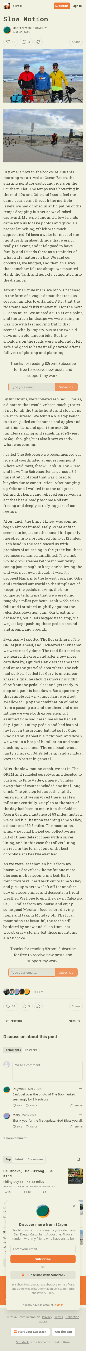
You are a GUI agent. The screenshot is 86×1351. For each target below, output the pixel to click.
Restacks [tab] (31, 1050)
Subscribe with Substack (46, 1275)
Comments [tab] (13, 1050)
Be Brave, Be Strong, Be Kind (28, 1173)
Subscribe (61, 6)
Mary (16, 1115)
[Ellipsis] (80, 1088)
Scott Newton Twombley (30, 28)
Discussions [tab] (35, 1159)
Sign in (77, 6)
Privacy (47, 1317)
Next (72, 1021)
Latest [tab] (19, 1159)
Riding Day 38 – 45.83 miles (23, 1181)
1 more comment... (16, 1138)
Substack (22, 1342)
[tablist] (21, 1050)
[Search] (78, 1159)
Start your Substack (32, 1332)
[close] (74, 1206)
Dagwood (20, 1088)
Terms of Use (66, 1284)
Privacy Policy (45, 1293)
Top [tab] (8, 1159)
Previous (16, 1021)
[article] (43, 1181)
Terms (58, 1317)
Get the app (63, 1332)
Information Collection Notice (56, 1289)
